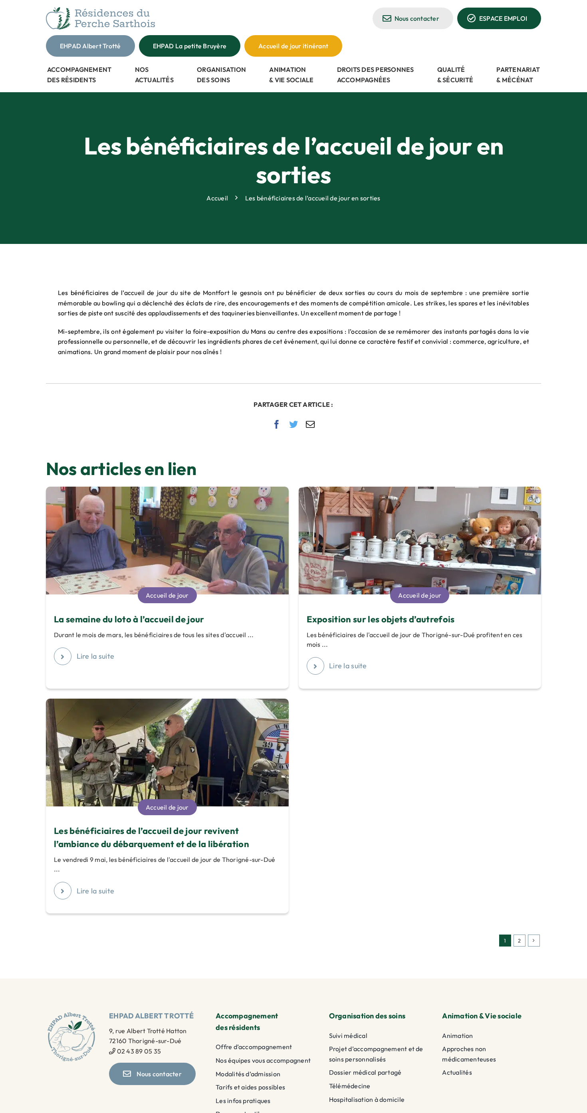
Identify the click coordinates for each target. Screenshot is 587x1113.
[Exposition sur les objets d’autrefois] (420, 491)
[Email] (310, 424)
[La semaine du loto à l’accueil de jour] (167, 491)
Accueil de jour (167, 595)
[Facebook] (276, 424)
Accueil (217, 198)
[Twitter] (293, 424)
